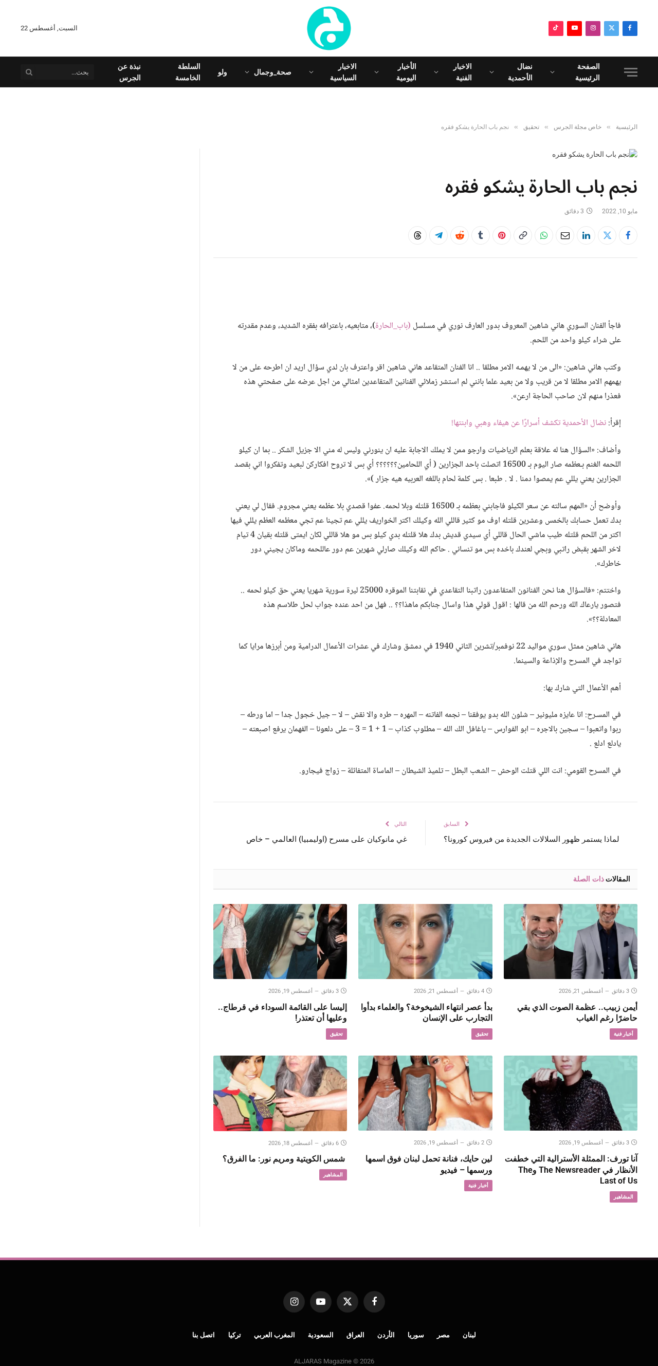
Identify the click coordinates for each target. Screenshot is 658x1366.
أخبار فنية (623, 1034)
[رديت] (459, 235)
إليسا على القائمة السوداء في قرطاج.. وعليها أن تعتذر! (282, 1012)
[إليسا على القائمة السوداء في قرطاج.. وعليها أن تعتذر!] (280, 941)
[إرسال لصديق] (565, 235)
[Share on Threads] (417, 235)
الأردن (386, 1335)
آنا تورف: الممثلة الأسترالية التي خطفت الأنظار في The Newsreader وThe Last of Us (571, 1170)
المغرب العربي (275, 1335)
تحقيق (482, 1034)
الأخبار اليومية (406, 72)
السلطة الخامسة (187, 72)
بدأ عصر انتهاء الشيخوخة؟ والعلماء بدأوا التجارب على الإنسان (426, 1012)
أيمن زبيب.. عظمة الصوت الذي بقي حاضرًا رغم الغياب (577, 1012)
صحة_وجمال (272, 72)
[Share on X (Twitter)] (607, 235)
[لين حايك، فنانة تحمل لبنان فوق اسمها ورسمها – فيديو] (425, 1093)
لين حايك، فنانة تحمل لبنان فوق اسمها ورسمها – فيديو (428, 1164)
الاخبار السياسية (343, 72)
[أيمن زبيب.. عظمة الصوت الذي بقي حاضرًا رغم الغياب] (570, 941)
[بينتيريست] (501, 235)
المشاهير (623, 1196)
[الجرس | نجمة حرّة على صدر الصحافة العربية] (329, 28)
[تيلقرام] (438, 235)
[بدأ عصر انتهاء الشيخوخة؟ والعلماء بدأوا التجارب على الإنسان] (425, 941)
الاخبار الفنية (462, 72)
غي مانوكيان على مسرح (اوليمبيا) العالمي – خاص (326, 839)
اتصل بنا (203, 1335)
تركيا (234, 1335)
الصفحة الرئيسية (587, 72)
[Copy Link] (523, 235)
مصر (443, 1335)
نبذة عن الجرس (129, 72)
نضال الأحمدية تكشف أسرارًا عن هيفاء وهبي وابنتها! (528, 423)
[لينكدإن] (586, 235)
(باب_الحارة (393, 326)
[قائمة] (630, 72)
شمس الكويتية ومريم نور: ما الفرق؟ (285, 1159)
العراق (355, 1335)
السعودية (321, 1335)
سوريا (416, 1335)
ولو (222, 72)
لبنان (469, 1335)
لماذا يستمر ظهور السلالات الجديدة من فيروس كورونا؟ (531, 839)
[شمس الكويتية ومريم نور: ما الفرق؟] (280, 1093)
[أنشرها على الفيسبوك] (628, 235)
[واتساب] (544, 235)
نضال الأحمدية (520, 72)
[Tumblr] (480, 235)
